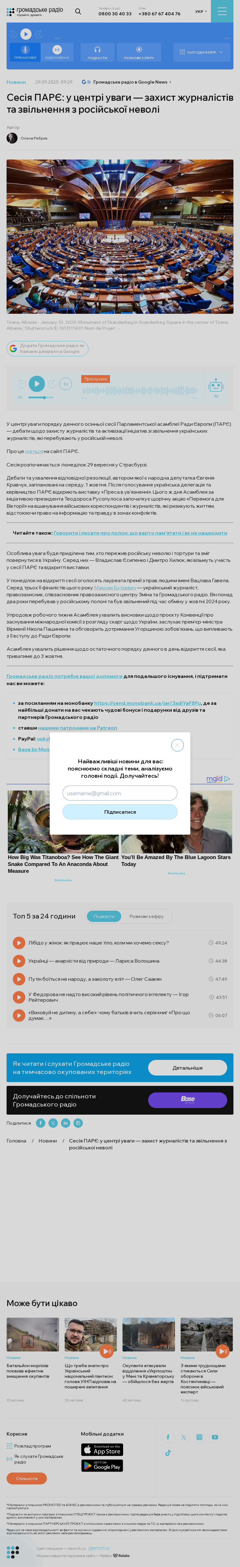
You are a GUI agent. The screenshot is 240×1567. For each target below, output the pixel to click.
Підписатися (120, 812)
